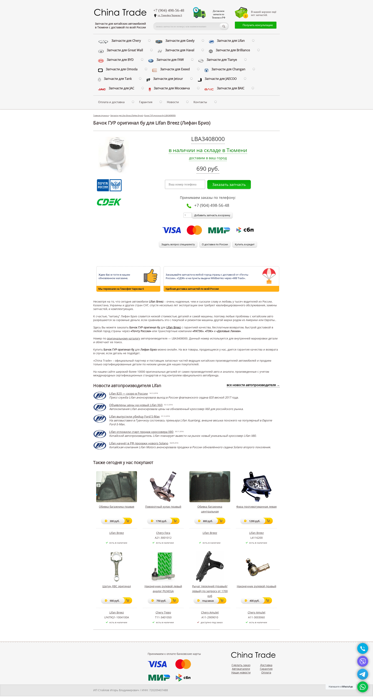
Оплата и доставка (111, 102)
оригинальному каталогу (123, 338)
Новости (173, 102)
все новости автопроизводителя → (253, 385)
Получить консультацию (258, 25)
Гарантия (145, 102)
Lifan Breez (173, 327)
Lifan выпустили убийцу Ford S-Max (134, 416)
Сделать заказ (241, 665)
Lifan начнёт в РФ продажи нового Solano (138, 443)
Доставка (266, 665)
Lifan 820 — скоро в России (128, 393)
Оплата (266, 672)
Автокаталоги (241, 669)
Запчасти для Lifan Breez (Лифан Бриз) (126, 115)
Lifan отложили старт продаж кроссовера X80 (141, 432)
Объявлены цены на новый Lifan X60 (136, 405)
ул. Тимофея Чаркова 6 (170, 15)
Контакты (200, 102)
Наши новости (241, 672)
